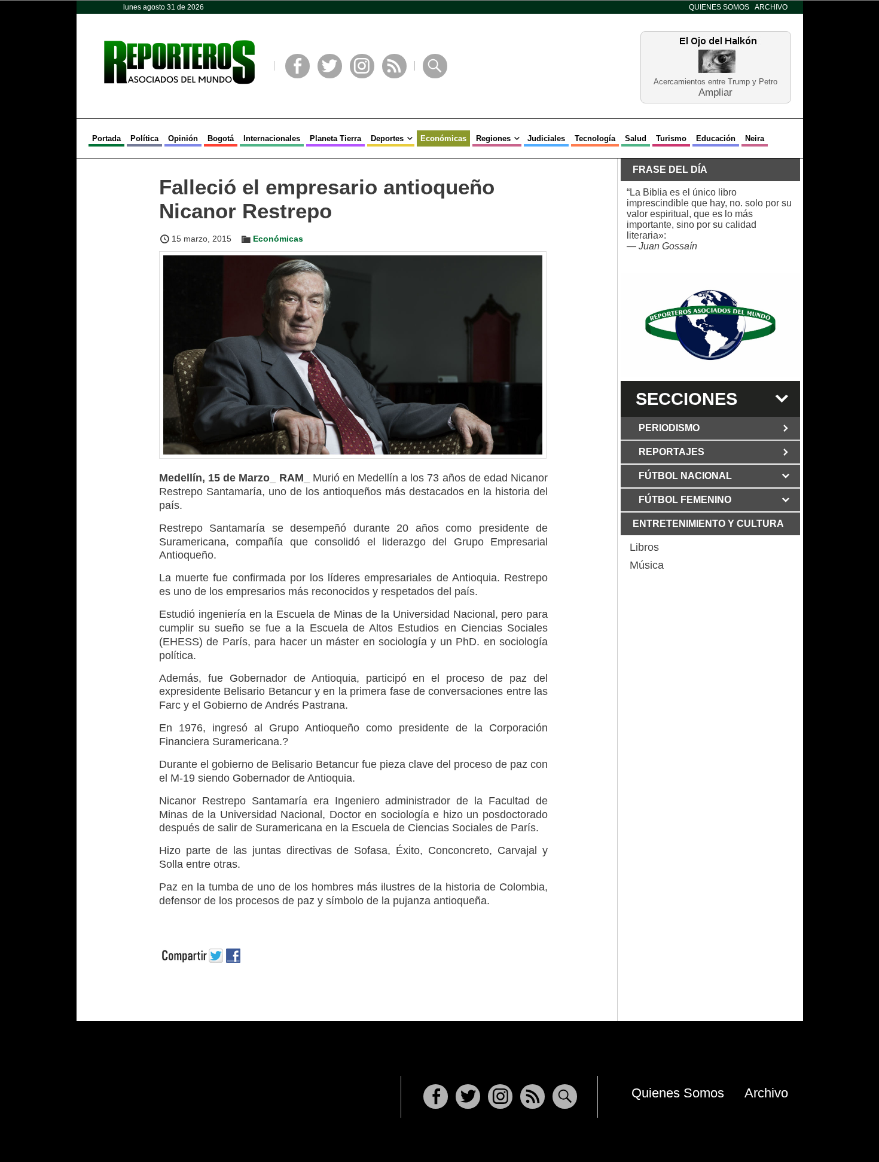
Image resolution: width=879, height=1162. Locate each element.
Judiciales (546, 138)
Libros (644, 547)
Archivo (771, 7)
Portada (106, 138)
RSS (394, 66)
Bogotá (220, 138)
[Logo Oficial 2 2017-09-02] (710, 325)
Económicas (443, 138)
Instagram (362, 66)
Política (144, 138)
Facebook (297, 66)
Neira (754, 138)
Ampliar (715, 92)
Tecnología (595, 138)
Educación (715, 138)
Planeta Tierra (335, 138)
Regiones (493, 138)
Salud (635, 138)
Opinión (183, 138)
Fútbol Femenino (685, 500)
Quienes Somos (719, 7)
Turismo (671, 138)
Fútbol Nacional (685, 476)
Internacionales (271, 138)
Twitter (330, 66)
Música (647, 565)
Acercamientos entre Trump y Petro (715, 81)
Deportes (387, 138)
